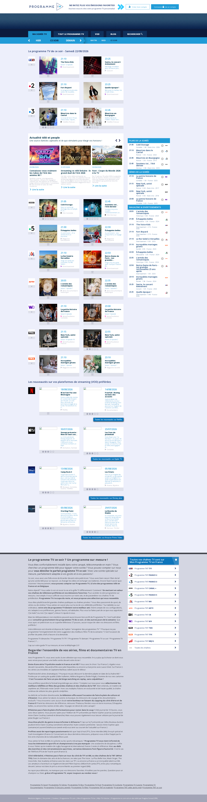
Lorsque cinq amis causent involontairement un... (113, 210)
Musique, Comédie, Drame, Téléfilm (69, 487)
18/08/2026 (67, 389)
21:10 (63, 59)
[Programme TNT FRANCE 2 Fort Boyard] (48, 102)
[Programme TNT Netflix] (48, 413)
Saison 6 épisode (66, 314)
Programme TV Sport (39, 785)
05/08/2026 (111, 469)
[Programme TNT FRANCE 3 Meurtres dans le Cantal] (48, 127)
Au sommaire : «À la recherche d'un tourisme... (68, 234)
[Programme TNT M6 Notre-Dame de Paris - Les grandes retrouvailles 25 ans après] (93, 272)
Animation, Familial (70, 448)
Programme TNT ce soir (152, 787)
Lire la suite (38, 189)
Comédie (110, 449)
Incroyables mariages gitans (68, 361)
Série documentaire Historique (69, 291)
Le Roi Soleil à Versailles (67, 257)
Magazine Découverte (65, 239)
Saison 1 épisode (66, 365)
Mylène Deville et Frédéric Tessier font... (112, 118)
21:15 (63, 332)
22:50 (108, 253)
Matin (94, 40)
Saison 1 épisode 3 (111, 288)
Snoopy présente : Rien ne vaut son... (69, 433)
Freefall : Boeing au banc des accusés (112, 395)
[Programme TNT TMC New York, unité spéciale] (48, 349)
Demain (70, 40)
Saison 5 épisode (110, 314)
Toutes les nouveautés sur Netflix (108, 419)
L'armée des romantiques (67, 285)
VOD (97, 34)
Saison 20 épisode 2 (111, 339)
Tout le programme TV (71, 34)
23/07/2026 (111, 429)
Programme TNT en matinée (101, 787)
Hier (38, 40)
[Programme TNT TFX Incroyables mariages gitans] (48, 374)
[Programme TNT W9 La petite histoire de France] (48, 323)
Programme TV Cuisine (132, 785)
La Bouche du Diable (111, 512)
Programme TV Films (80, 787)
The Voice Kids (67, 62)
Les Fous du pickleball (110, 433)
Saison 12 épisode (67, 64)
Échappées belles (68, 230)
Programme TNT (143, 568)
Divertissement (68, 67)
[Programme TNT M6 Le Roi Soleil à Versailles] (48, 270)
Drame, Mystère (113, 485)
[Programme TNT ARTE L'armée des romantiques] (48, 298)
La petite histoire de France (69, 310)
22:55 (108, 332)
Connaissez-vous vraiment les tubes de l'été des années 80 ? (43, 173)
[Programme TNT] (48, 451)
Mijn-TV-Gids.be (103, 798)
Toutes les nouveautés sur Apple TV (107, 459)
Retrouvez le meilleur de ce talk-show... (113, 91)
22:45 (108, 110)
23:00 (108, 306)
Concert (110, 70)
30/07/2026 (67, 429)
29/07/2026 (111, 508)
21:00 (63, 227)
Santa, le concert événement (113, 63)
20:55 (63, 280)
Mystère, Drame (69, 524)
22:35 (108, 280)
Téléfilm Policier (69, 122)
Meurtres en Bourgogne (110, 114)
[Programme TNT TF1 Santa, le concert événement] (93, 76)
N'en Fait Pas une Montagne (68, 394)
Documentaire (112, 410)
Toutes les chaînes (143, 647)
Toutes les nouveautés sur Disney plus (106, 498)
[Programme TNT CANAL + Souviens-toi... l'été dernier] (93, 219)
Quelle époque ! (112, 87)
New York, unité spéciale (68, 336)
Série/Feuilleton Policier (68, 342)
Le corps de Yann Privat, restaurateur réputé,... (69, 118)
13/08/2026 (67, 469)
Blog (113, 34)
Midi (104, 40)
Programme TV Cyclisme (112, 785)
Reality (65, 409)
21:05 (63, 201)
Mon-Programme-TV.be (86, 798)
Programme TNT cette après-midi (128, 787)
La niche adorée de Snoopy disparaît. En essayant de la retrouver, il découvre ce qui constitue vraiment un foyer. (69, 441)
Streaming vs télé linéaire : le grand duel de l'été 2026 (76, 171)
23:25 (108, 59)
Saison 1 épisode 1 (67, 288)
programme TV (98, 8)
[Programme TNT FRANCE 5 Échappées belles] (48, 244)
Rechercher (134, 34)
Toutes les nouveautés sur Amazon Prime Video (102, 538)
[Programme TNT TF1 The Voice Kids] (48, 76)
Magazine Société (69, 367)
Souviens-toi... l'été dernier (111, 205)
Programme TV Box (76, 785)
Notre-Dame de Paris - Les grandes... (112, 258)
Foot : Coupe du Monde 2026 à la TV (106, 171)
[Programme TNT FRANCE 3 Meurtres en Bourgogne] (93, 127)
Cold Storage (67, 204)
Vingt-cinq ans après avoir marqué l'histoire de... (113, 264)
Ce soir (54, 40)
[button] (119, 140)
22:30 (108, 227)
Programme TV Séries (58, 785)
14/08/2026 (111, 389)
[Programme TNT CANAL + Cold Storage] (48, 219)
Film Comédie (68, 213)
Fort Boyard (66, 87)
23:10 (108, 357)
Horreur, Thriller (113, 528)
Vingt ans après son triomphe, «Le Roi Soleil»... (67, 262)
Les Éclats (109, 472)
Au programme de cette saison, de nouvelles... (69, 91)
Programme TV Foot (93, 785)
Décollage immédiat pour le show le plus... (112, 67)
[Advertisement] (103, 21)
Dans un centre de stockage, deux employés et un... (69, 208)
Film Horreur (112, 215)
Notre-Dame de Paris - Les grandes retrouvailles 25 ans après (147, 268)
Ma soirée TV (39, 34)
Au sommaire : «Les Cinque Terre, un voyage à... (113, 234)
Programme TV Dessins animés (57, 787)
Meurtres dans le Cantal (68, 114)
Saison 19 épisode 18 (68, 339)
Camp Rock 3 (66, 472)
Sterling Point (67, 511)
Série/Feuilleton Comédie (68, 317)
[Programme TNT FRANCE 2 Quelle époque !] (93, 102)
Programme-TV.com (67, 798)
